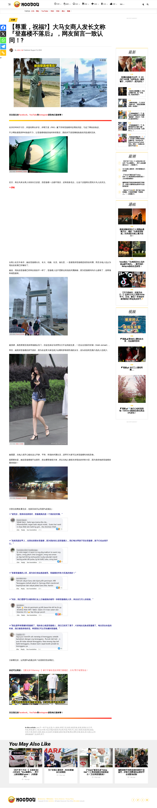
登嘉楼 (55, 732)
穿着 (67, 732)
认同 (93, 732)
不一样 (42, 727)
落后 (82, 732)
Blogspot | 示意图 (21, 498)
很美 (80, 730)
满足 (43, 732)
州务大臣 (45, 730)
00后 (57, 11)
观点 (90, 732)
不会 (46, 727)
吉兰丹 (89, 727)
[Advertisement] (132, 32)
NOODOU (51, 801)
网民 (75, 732)
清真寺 (35, 732)
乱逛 (50, 727)
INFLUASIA (76, 801)
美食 (79, 732)
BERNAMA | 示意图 (21, 171)
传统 (68, 727)
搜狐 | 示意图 (19, 444)
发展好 (84, 727)
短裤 (60, 732)
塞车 (34, 730)
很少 (76, 730)
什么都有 (56, 727)
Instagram (43, 115)
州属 (51, 730)
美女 (63, 11)
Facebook (23, 115)
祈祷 (64, 732)
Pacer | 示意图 (20, 334)
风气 (42, 734)
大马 (32, 11)
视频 (68, 11)
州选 (65, 730)
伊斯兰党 (63, 727)
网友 (71, 732)
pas (38, 727)
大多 (38, 730)
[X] (3, 34)
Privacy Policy (70, 799)
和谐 (30, 730)
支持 (27, 732)
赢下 (33, 734)
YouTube (33, 115)
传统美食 (74, 727)
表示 (86, 732)
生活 (47, 732)
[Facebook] (3, 28)
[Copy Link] (3, 53)
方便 (30, 732)
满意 (39, 732)
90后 (52, 11)
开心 (73, 730)
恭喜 (88, 730)
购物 (27, 734)
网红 (37, 11)
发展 (79, 727)
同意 (27, 730)
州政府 (55, 730)
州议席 (61, 730)
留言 (51, 732)
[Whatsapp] (3, 40)
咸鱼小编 (20, 50)
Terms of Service (60, 799)
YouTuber (44, 11)
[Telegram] (3, 46)
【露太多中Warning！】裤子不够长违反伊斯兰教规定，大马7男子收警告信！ (55, 670)
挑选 (91, 730)
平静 (69, 730)
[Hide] (1, 58)
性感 (84, 730)
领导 (38, 734)
